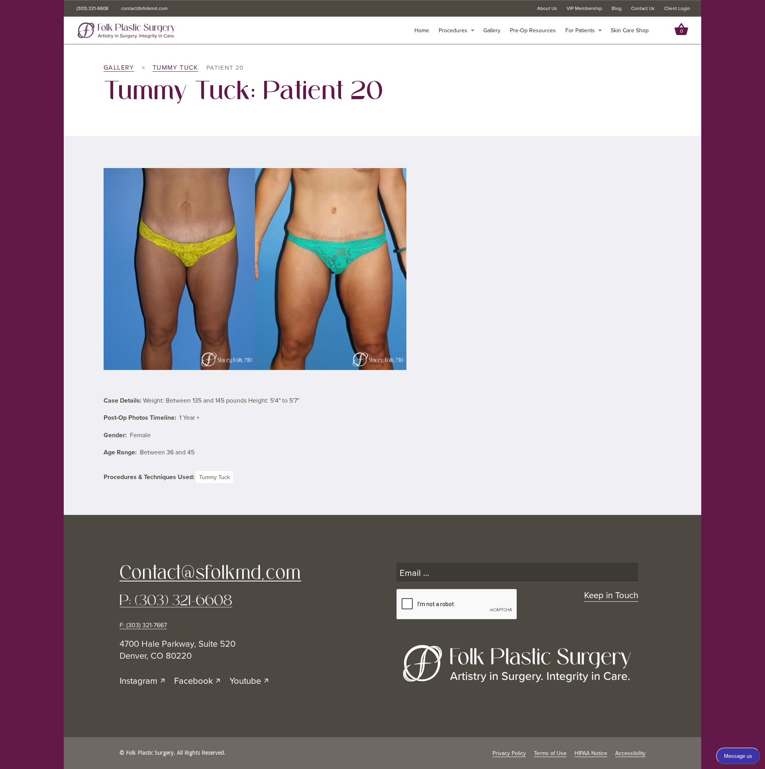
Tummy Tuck (175, 67)
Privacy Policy (509, 753)
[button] (457, 30)
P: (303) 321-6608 (176, 600)
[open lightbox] (255, 269)
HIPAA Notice (591, 753)
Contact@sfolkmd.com (210, 572)
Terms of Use (550, 753)
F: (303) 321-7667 (143, 624)
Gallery (119, 67)
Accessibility (630, 753)
